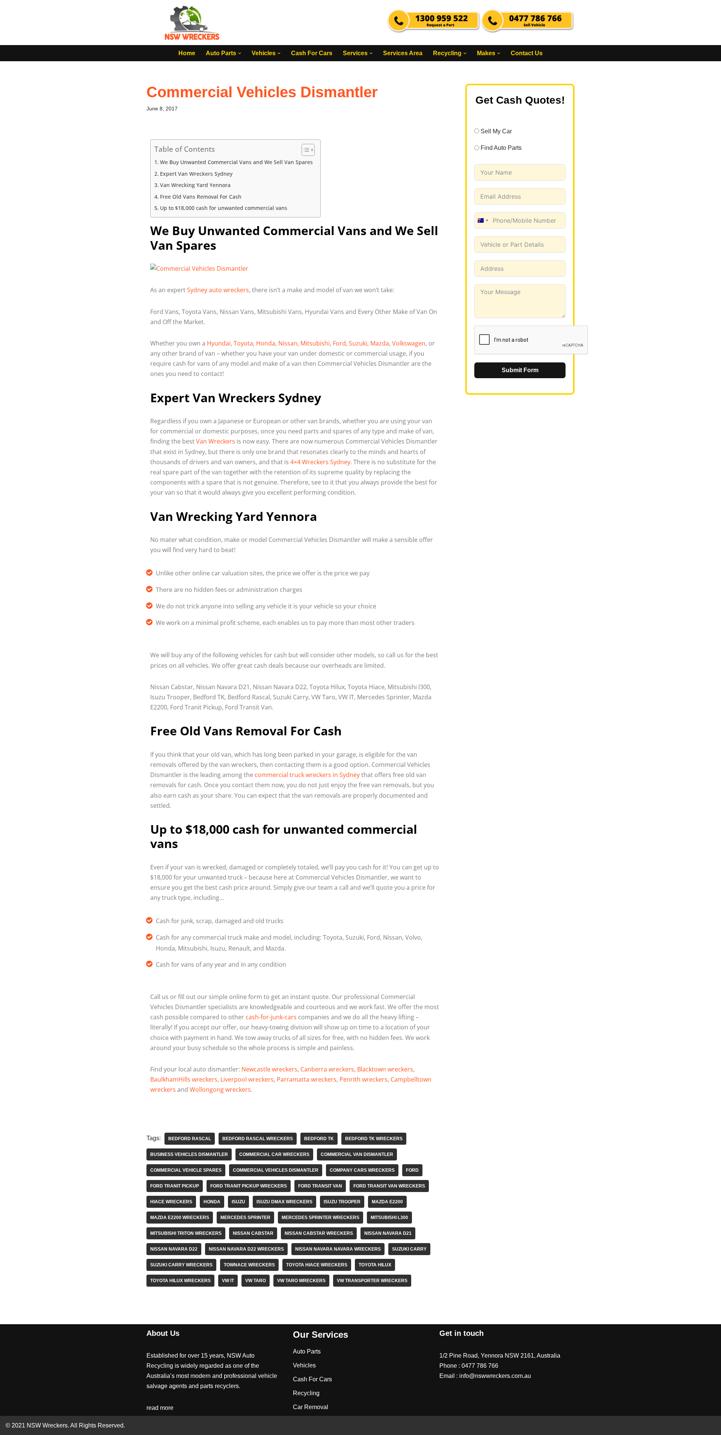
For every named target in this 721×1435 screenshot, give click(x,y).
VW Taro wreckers (301, 1280)
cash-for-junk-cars (271, 1017)
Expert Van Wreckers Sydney (196, 173)
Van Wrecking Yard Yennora (195, 185)
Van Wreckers (215, 441)
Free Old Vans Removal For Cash (200, 196)
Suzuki (358, 343)
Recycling (306, 1393)
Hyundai (219, 343)
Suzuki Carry (409, 1249)
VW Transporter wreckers (372, 1280)
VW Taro (255, 1280)
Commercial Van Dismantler (357, 1154)
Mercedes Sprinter (245, 1217)
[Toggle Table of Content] (304, 149)
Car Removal (310, 1407)
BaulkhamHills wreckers (183, 1079)
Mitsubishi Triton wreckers (186, 1233)
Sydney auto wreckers (218, 290)
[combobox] (482, 220)
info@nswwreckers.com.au (495, 1376)
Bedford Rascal (189, 1138)
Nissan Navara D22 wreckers (246, 1249)
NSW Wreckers (46, 1425)
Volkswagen (408, 343)
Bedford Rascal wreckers (257, 1138)
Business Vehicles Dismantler (189, 1154)
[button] (239, 53)
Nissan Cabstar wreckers (319, 1233)
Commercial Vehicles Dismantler (275, 1170)
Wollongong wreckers (220, 1089)
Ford (339, 343)
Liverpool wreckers (247, 1079)
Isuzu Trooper (342, 1201)
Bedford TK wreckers (374, 1138)
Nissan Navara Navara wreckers (338, 1249)
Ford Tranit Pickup (174, 1186)
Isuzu (238, 1201)
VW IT (228, 1280)
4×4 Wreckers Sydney (320, 462)
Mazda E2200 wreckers (179, 1217)
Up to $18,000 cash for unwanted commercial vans (223, 207)
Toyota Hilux (375, 1265)
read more (159, 1408)
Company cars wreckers (362, 1170)
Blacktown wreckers (385, 1069)
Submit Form (520, 370)
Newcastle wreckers (269, 1069)
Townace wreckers (249, 1265)
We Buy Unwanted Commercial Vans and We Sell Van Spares (236, 162)
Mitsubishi (315, 343)
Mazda (379, 343)
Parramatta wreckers (306, 1079)
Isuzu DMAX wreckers (284, 1201)
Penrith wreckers (363, 1079)
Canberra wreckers (327, 1069)
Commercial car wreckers (274, 1154)
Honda (265, 343)
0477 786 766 (480, 1366)
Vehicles (304, 1365)
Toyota (243, 343)
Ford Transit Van (320, 1186)
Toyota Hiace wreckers (316, 1265)
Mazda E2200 (387, 1201)
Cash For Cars (311, 53)
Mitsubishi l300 (389, 1217)
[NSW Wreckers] (192, 22)
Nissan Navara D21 (388, 1233)
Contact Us (527, 53)
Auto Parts (307, 1351)
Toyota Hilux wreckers (180, 1280)
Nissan (287, 343)
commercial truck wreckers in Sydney (307, 775)
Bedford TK (319, 1138)
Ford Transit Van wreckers (389, 1186)
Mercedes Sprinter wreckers (320, 1217)
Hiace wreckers (171, 1201)
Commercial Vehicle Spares (186, 1170)
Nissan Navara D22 (174, 1249)
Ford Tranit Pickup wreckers (248, 1186)
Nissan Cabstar (253, 1233)
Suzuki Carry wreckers (181, 1265)
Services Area (402, 53)
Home (186, 53)
